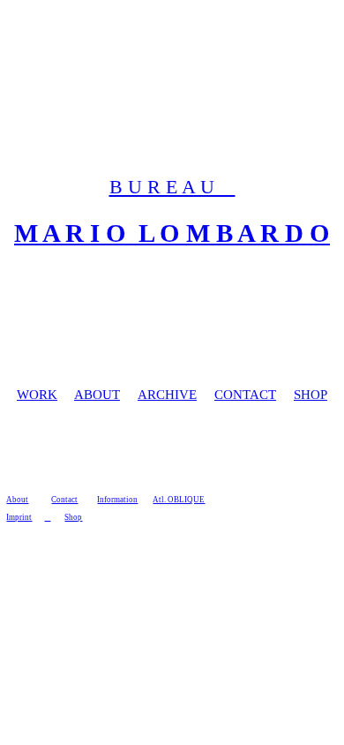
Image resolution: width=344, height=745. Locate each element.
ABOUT (97, 395)
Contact (64, 499)
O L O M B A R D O (215, 233)
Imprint (19, 517)
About (17, 499)
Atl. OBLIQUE (179, 499)
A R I (71, 233)
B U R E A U (172, 187)
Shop (73, 517)
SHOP (310, 395)
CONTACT (245, 395)
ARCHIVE (167, 395)
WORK (37, 395)
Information (117, 499)
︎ (47, 517)
